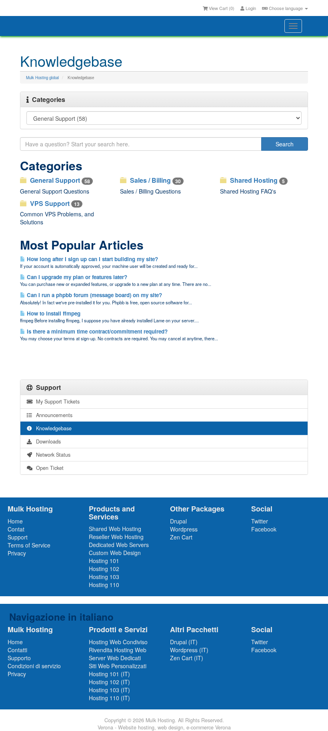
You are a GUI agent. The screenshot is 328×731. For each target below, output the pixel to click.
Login (250, 8)
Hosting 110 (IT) (109, 698)
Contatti (17, 650)
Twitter (259, 521)
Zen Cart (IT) (186, 658)
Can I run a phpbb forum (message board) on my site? (93, 295)
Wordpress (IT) (189, 650)
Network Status (51, 454)
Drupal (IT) (184, 642)
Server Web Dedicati (115, 658)
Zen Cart (181, 537)
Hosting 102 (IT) (109, 682)
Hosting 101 (104, 561)
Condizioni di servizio (34, 666)
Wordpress (184, 529)
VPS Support (54, 203)
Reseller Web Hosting (116, 537)
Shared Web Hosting (115, 529)
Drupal (178, 521)
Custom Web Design (115, 553)
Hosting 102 (104, 569)
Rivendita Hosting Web (117, 650)
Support (18, 537)
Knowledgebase (52, 428)
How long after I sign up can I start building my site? (91, 259)
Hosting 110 (104, 585)
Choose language (286, 8)
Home (15, 521)
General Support (59, 180)
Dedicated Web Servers (119, 545)
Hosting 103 (104, 577)
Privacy (17, 553)
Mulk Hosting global (42, 77)
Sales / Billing (154, 180)
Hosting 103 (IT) (109, 690)
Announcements (52, 415)
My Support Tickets (56, 401)
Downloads (47, 441)
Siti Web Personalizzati (117, 666)
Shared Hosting (256, 180)
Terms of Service (29, 545)
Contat (16, 529)
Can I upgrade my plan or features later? (76, 277)
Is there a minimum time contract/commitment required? (96, 331)
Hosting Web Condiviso (118, 642)
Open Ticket (48, 467)
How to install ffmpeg (52, 313)
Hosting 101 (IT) (109, 674)
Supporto (19, 658)
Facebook (263, 529)
